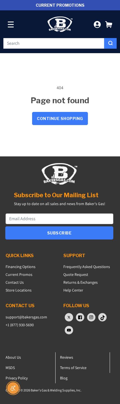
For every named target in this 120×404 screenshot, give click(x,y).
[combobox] (53, 43)
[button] (108, 24)
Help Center (73, 290)
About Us (13, 357)
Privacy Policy (17, 377)
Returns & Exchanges (80, 282)
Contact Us (15, 282)
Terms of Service (73, 367)
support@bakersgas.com (26, 317)
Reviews (66, 357)
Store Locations (19, 290)
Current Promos (19, 274)
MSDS (10, 367)
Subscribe (59, 233)
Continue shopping (60, 118)
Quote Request (75, 274)
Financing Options (20, 266)
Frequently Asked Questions (86, 266)
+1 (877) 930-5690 (20, 324)
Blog (64, 377)
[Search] (110, 43)
